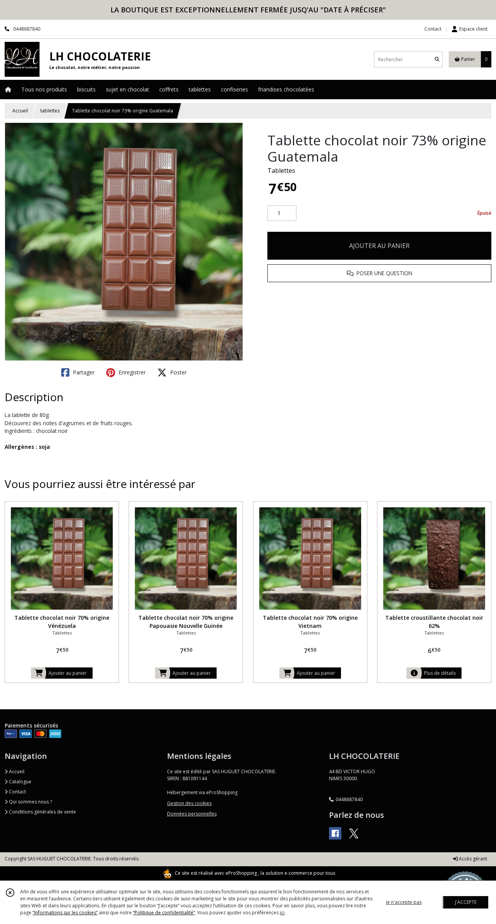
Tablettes (281, 170)
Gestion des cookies (189, 803)
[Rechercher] (437, 59)
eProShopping (241, 873)
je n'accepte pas (404, 902)
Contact (432, 29)
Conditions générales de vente (42, 811)
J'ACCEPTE (466, 902)
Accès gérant (472, 858)
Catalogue (19, 781)
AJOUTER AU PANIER (379, 245)
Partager (83, 372)
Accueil (20, 110)
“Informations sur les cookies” (65, 912)
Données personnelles (192, 813)
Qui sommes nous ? (30, 801)
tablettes (50, 110)
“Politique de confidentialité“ (164, 912)
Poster (178, 372)
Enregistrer (131, 372)
